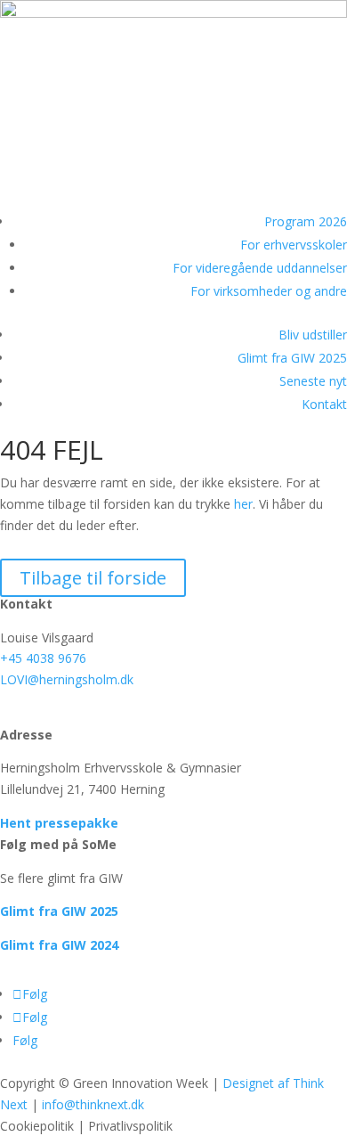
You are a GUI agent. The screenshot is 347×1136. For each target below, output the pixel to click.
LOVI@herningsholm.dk (66, 679)
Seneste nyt (313, 380)
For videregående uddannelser (260, 267)
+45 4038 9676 (43, 658)
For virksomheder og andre (268, 290)
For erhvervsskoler (293, 244)
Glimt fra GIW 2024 (59, 944)
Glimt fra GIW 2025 (292, 357)
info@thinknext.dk (93, 1104)
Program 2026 (305, 221)
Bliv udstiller (312, 334)
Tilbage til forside (93, 578)
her (243, 503)
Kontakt (324, 404)
